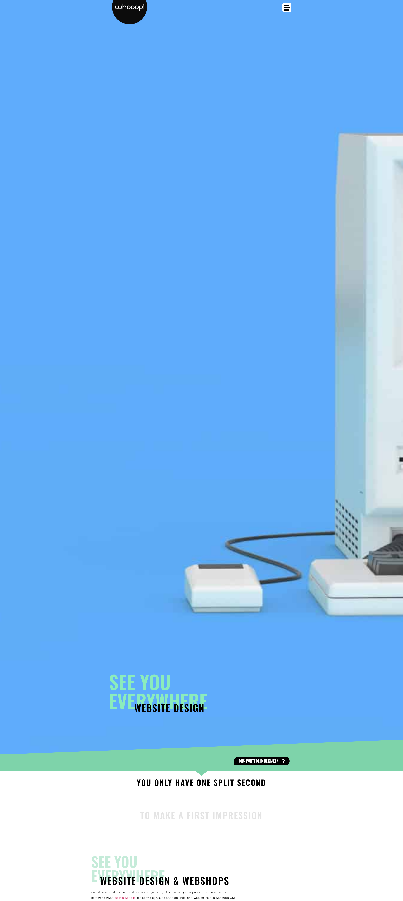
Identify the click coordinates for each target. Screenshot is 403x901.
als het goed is (125, 897)
